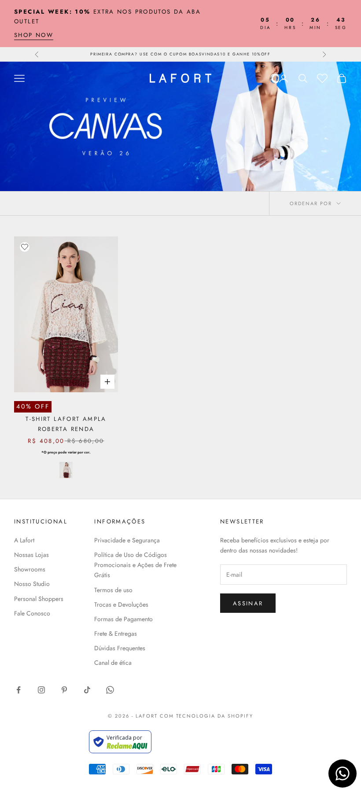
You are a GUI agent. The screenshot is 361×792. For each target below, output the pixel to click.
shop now (33, 35)
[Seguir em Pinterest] (64, 689)
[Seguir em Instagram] (41, 689)
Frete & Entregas (115, 633)
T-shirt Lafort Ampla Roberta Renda (66, 424)
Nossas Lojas (31, 554)
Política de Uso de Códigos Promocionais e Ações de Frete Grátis (135, 564)
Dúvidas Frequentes (119, 648)
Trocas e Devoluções (121, 604)
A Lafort (24, 540)
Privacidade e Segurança (127, 540)
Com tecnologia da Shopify (207, 715)
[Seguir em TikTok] (87, 689)
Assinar (248, 603)
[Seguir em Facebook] (18, 689)
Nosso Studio (32, 583)
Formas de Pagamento (123, 619)
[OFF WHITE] (66, 470)
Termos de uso (113, 590)
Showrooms (29, 569)
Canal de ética (113, 662)
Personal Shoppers (38, 598)
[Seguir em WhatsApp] (110, 689)
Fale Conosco (32, 613)
